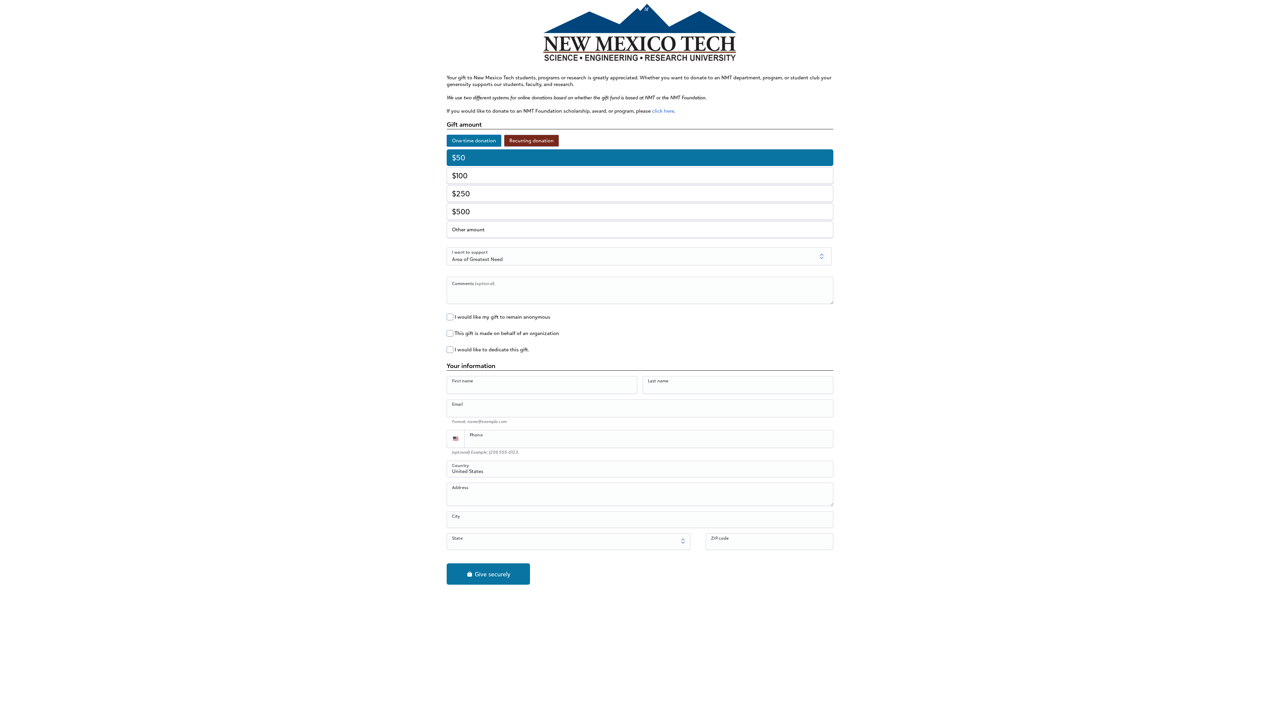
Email (457, 404)
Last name (658, 380)
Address (460, 487)
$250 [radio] (461, 193)
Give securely (491, 574)
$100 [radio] (460, 175)
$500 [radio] (461, 211)
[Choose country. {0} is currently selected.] (456, 439)
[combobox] (640, 472)
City (456, 516)
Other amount (468, 229)
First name (462, 380)
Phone (476, 434)
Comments (473, 283)
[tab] (474, 141)
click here (663, 111)
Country (460, 465)
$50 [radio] (458, 157)
